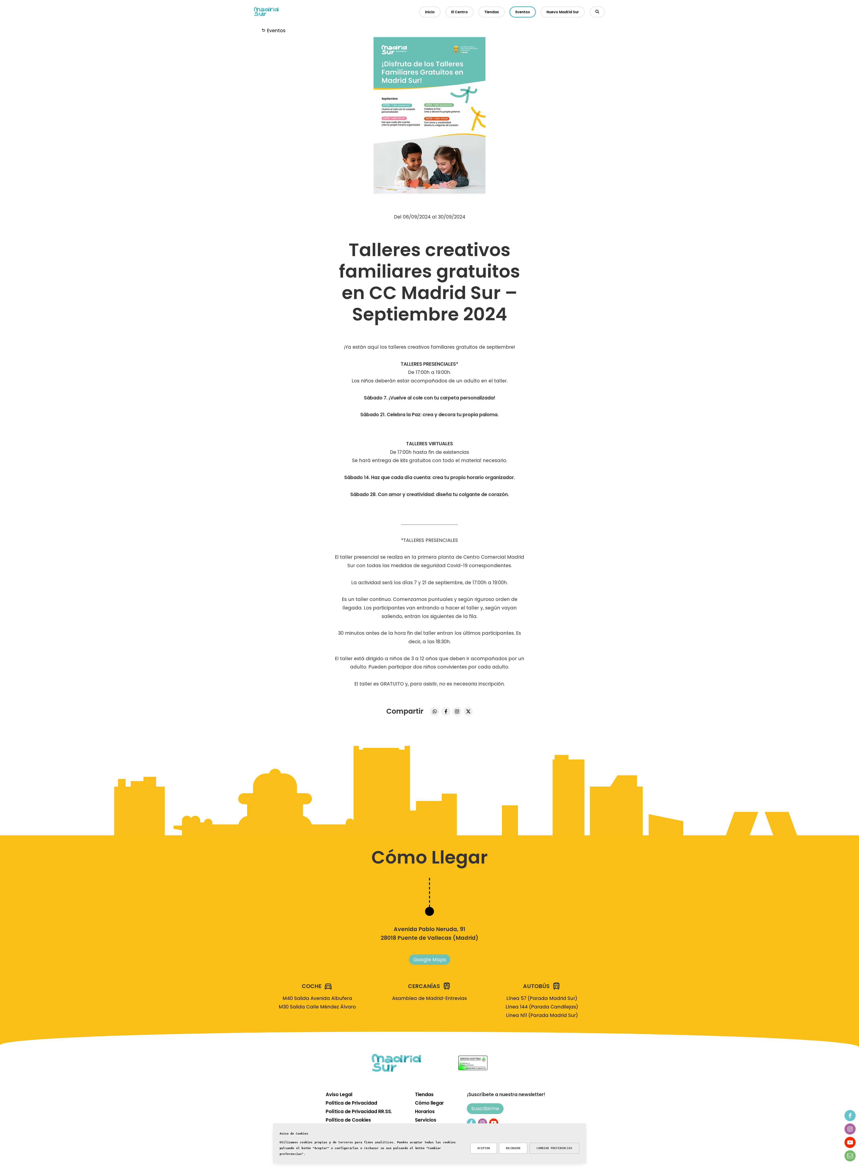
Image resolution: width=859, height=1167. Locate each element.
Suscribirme (485, 1108)
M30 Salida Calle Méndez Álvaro (317, 1007)
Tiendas (491, 12)
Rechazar (513, 1148)
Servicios (425, 1120)
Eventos (522, 12)
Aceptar (483, 1148)
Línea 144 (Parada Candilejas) (542, 1007)
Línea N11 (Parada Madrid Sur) (542, 1015)
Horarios (425, 1111)
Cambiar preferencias (554, 1148)
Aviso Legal (339, 1094)
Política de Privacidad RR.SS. (359, 1111)
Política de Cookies (348, 1120)
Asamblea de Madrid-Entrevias (429, 998)
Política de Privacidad (351, 1103)
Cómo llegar (429, 1103)
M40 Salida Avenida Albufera (317, 998)
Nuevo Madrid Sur (562, 12)
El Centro (459, 12)
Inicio (430, 12)
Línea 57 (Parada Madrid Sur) (541, 998)
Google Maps (429, 959)
